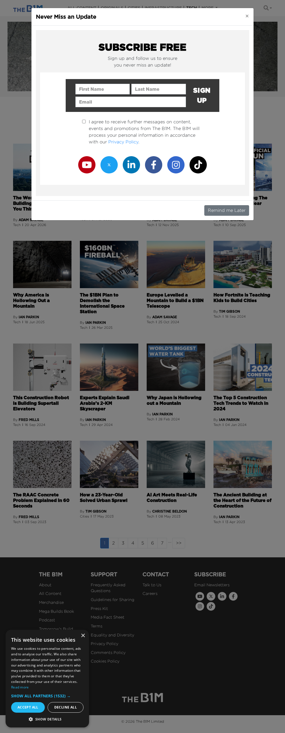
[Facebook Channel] (153, 164)
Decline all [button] (65, 707)
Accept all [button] (28, 707)
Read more (20, 687)
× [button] (83, 636)
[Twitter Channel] (109, 164)
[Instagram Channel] (176, 164)
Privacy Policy (123, 141)
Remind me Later (226, 210)
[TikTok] (198, 164)
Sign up (202, 95)
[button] (47, 696)
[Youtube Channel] (87, 164)
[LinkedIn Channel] (131, 164)
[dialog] (47, 678)
